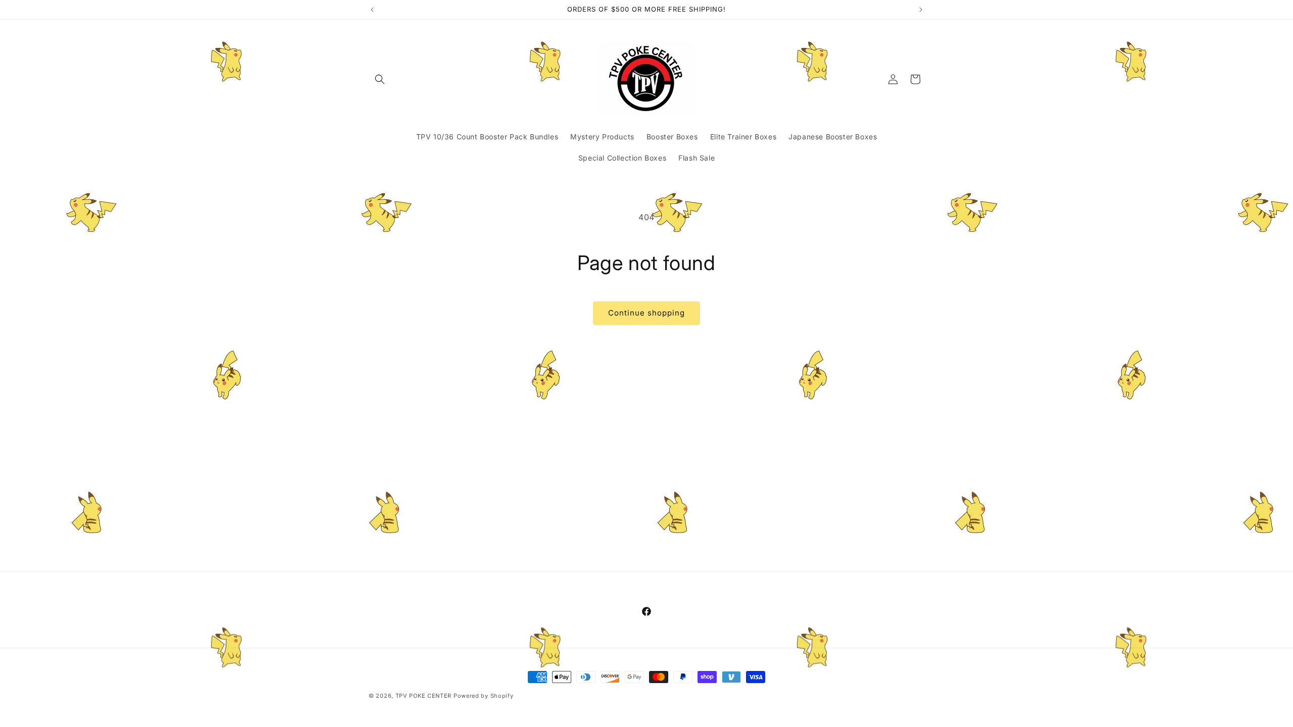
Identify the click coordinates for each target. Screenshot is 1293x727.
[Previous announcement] (372, 9)
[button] (380, 79)
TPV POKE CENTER (423, 695)
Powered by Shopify (484, 695)
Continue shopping (646, 313)
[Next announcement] (921, 9)
